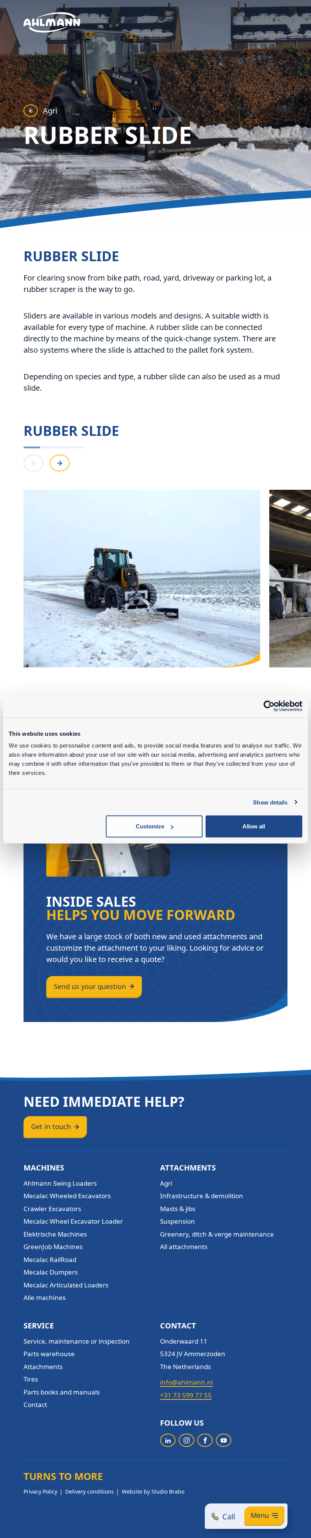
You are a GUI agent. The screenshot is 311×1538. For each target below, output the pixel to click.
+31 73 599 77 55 (186, 1395)
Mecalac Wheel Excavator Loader (73, 1221)
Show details (270, 802)
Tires (31, 1379)
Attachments (43, 1366)
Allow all (253, 826)
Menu (260, 1515)
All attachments (183, 1246)
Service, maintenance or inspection (77, 1341)
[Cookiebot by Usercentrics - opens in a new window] (269, 705)
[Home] (52, 22)
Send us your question (90, 986)
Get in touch (51, 1126)
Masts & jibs (177, 1208)
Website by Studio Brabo (153, 1491)
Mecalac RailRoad (50, 1259)
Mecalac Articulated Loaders (66, 1285)
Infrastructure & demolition (201, 1195)
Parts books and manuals (62, 1392)
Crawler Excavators (52, 1208)
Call (228, 1516)
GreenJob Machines (53, 1246)
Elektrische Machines (55, 1234)
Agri (50, 111)
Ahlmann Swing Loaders (60, 1183)
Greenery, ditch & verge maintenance (217, 1234)
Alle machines (45, 1297)
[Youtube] (223, 1440)
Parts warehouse (49, 1353)
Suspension (177, 1221)
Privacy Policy (40, 1491)
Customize (150, 826)
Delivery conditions (89, 1491)
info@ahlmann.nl (186, 1382)
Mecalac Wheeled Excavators (67, 1195)
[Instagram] (186, 1440)
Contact (35, 1404)
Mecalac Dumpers (51, 1272)
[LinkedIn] (168, 1440)
